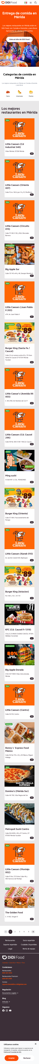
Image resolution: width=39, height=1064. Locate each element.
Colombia (5, 962)
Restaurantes (10, 940)
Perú (23, 962)
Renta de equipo (29, 949)
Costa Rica (12, 962)
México (19, 962)
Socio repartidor (29, 940)
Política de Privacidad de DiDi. (12, 1052)
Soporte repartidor (10, 945)
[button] (19, 39)
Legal (10, 949)
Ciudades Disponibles (29, 945)
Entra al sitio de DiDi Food (19, 39)
